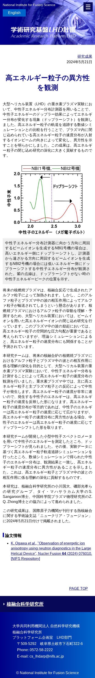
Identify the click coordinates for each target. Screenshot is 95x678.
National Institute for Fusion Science (29, 5)
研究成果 (84, 56)
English (14, 13)
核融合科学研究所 (25, 604)
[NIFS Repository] (25, 559)
